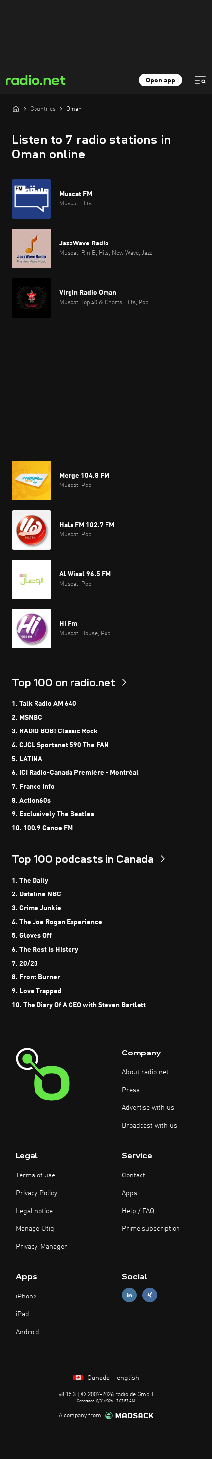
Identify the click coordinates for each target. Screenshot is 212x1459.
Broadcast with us (149, 1125)
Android (27, 1332)
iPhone (26, 1296)
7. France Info (33, 786)
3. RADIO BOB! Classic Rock (55, 731)
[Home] (16, 109)
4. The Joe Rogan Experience (57, 922)
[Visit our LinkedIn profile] (129, 1295)
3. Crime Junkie (36, 908)
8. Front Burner (36, 977)
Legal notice (34, 1211)
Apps (129, 1193)
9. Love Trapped (37, 991)
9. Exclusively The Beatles (53, 814)
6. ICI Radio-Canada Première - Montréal (75, 773)
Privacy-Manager (41, 1246)
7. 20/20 (25, 963)
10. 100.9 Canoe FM (42, 828)
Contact (133, 1175)
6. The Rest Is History (45, 949)
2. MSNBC (27, 717)
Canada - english (112, 1378)
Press (131, 1090)
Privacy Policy (36, 1193)
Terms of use (35, 1175)
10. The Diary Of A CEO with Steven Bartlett (79, 1005)
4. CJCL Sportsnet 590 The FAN (60, 745)
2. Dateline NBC (36, 894)
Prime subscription (151, 1228)
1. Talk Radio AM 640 (44, 703)
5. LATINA (27, 759)
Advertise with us (148, 1107)
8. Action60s (31, 800)
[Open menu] (200, 80)
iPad (22, 1314)
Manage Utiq (35, 1228)
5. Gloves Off (32, 935)
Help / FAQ (138, 1211)
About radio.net (145, 1072)
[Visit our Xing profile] (150, 1295)
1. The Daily (30, 880)
